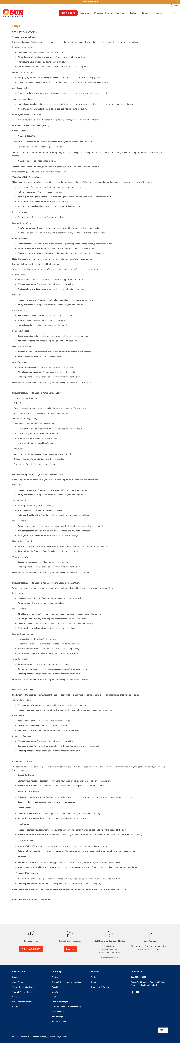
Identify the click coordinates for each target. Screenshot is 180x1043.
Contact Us (56, 977)
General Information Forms (23, 987)
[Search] (174, 13)
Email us (70, 949)
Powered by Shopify (58, 1037)
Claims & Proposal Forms (22, 992)
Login (176, 5)
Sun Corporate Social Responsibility (66, 1007)
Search (15, 1007)
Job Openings (57, 1016)
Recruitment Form (59, 1021)
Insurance (16, 977)
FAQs (14, 997)
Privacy (94, 982)
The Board (56, 997)
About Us (55, 987)
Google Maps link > (109, 958)
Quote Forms (17, 982)
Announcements (59, 1011)
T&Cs (93, 977)
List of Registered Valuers (22, 1002)
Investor (55, 992)
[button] (86, 13)
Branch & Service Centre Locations (66, 982)
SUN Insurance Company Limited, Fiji (34, 1037)
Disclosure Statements (100, 987)
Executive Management (61, 1002)
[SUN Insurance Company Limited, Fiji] (13, 13)
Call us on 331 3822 (30, 949)
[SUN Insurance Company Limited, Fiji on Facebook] (133, 992)
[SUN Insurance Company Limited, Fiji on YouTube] (137, 992)
